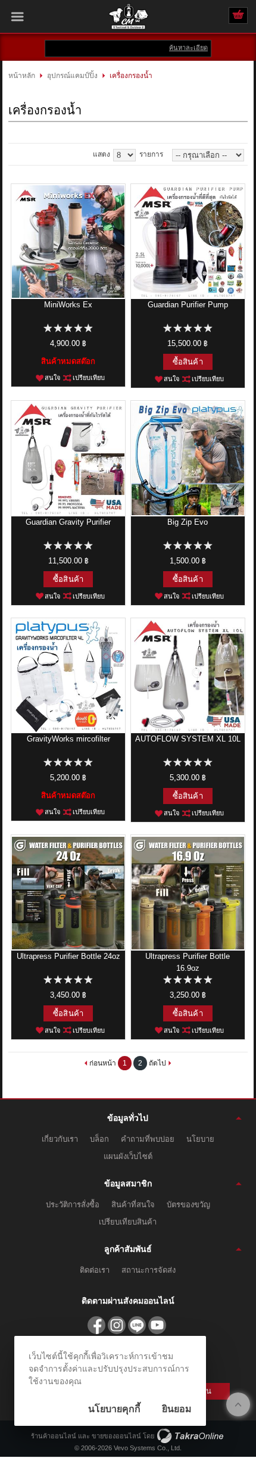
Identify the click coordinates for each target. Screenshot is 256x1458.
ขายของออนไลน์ (116, 1436)
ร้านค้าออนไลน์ (53, 1436)
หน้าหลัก (21, 75)
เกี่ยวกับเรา (60, 1139)
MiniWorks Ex (68, 304)
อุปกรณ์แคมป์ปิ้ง (72, 75)
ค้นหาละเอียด (188, 47)
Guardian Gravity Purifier (68, 522)
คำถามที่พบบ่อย (147, 1139)
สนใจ (52, 377)
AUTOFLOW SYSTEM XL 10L (188, 738)
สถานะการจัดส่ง (148, 1270)
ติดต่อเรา (95, 1270)
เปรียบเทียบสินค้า (128, 1221)
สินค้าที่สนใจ (133, 1204)
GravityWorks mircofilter (68, 738)
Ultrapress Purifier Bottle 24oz (68, 956)
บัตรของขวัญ (188, 1204)
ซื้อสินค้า (188, 361)
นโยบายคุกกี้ (114, 1409)
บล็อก (99, 1139)
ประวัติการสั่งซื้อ (72, 1204)
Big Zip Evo (187, 522)
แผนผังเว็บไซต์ (128, 1156)
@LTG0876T (137, 1325)
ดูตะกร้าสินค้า (238, 16)
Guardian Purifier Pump (188, 304)
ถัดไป (157, 1063)
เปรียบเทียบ (89, 377)
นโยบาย (200, 1139)
